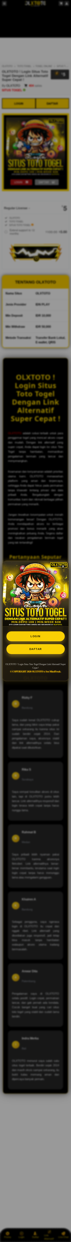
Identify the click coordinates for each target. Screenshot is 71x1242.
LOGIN (35, 636)
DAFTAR (35, 649)
